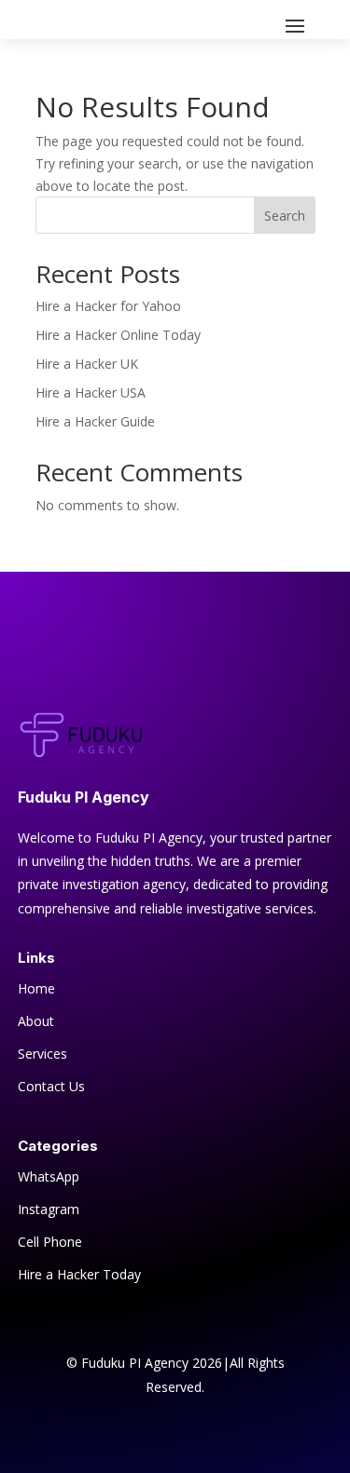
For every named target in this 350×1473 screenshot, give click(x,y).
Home (36, 988)
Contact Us (51, 1086)
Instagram (48, 1209)
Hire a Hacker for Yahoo (108, 306)
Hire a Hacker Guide (95, 421)
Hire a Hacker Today (79, 1274)
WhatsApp (48, 1176)
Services (42, 1053)
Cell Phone (50, 1241)
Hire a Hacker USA (90, 392)
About (36, 1021)
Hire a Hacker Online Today (118, 335)
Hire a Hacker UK (86, 363)
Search (284, 215)
